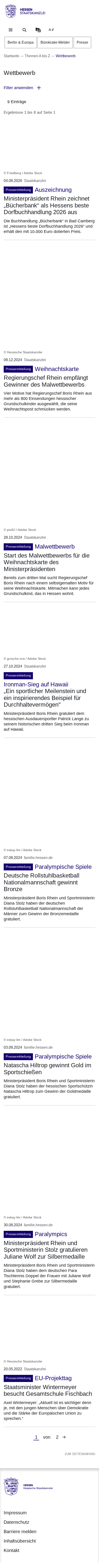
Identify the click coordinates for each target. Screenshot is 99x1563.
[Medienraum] (38, 29)
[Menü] (10, 29)
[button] (49, 88)
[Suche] (24, 29)
